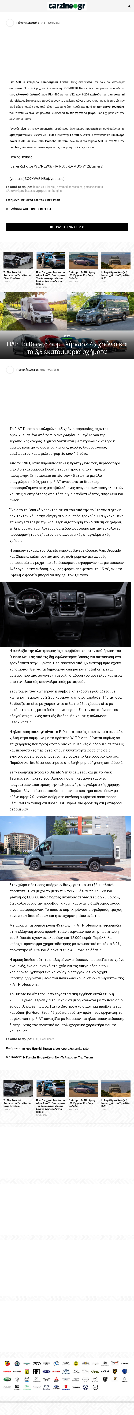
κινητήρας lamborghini (47, 190)
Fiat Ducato (47, 1039)
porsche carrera (93, 187)
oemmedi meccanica (70, 187)
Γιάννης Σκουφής (27, 22)
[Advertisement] (67, 1268)
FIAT (36, 1039)
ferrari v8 (38, 187)
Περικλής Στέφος (27, 369)
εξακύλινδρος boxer (19, 190)
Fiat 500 (50, 187)
